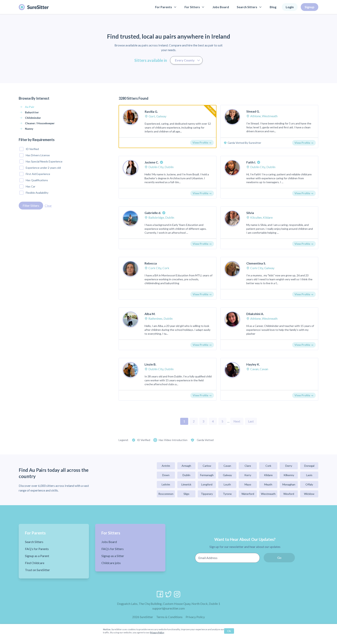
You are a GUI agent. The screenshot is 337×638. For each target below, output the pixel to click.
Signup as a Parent (37, 556)
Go (279, 557)
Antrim (166, 465)
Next (236, 421)
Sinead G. (253, 111)
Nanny (29, 128)
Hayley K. (253, 364)
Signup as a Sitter (112, 556)
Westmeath (268, 493)
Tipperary (207, 493)
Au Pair (29, 106)
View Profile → (201, 142)
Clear (48, 205)
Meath (268, 484)
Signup (309, 7)
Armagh (186, 465)
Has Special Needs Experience (44, 161)
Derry (288, 465)
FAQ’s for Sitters (112, 549)
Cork (268, 465)
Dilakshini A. (255, 314)
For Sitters (192, 7)
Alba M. (150, 314)
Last (251, 421)
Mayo (248, 484)
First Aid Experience (38, 174)
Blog (273, 7)
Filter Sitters (31, 205)
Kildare (268, 475)
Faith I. (251, 162)
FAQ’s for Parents (37, 549)
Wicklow (309, 493)
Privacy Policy (195, 617)
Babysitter (32, 112)
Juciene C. (152, 162)
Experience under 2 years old (43, 167)
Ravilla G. (151, 111)
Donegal (309, 465)
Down (165, 475)
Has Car (30, 186)
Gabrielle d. (153, 213)
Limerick (186, 484)
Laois (309, 475)
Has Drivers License (38, 155)
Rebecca (151, 263)
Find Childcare (34, 563)
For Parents (163, 7)
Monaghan (288, 484)
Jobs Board (220, 7)
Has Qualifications (37, 180)
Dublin (186, 475)
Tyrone (227, 493)
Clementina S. (256, 263)
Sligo (186, 493)
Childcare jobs (111, 563)
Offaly (309, 484)
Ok (229, 631)
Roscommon (165, 493)
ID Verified (32, 149)
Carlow (207, 465)
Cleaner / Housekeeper (40, 123)
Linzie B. (150, 364)
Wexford (288, 493)
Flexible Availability (37, 192)
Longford (206, 484)
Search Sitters (247, 7)
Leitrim (166, 484)
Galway (227, 475)
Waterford (247, 493)
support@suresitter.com (168, 608)
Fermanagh (207, 475)
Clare (248, 465)
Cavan (227, 465)
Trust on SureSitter (37, 570)
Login (290, 7)
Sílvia (250, 213)
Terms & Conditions (169, 617)
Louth (227, 484)
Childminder (33, 117)
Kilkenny (289, 475)
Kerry (247, 475)
